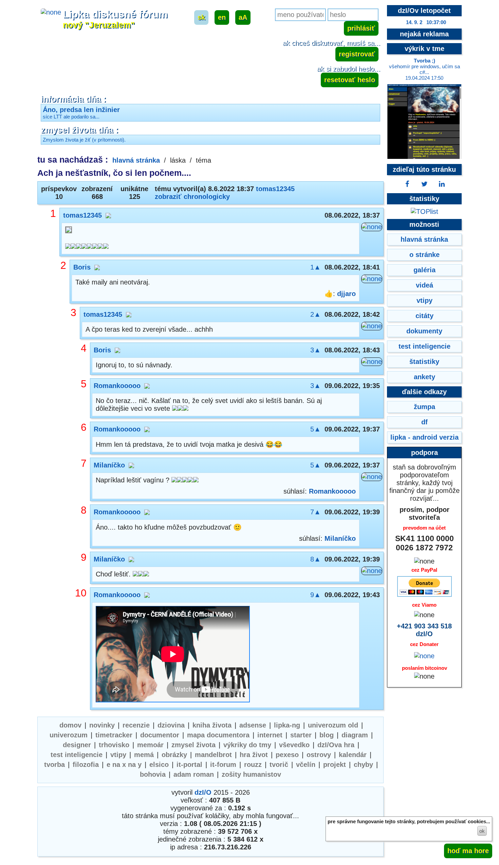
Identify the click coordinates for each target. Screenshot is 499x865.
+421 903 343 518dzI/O (424, 630)
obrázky (174, 754)
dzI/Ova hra (335, 745)
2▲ (315, 314)
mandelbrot (213, 754)
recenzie (136, 725)
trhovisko (114, 745)
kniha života (212, 725)
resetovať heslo (349, 80)
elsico (159, 764)
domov (70, 725)
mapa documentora (218, 735)
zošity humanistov (251, 774)
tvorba (54, 764)
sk (201, 17)
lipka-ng (287, 725)
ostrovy (319, 754)
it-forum (223, 764)
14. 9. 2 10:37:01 (426, 22)
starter (301, 735)
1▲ (315, 267)
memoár (150, 745)
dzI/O (203, 792)
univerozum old (333, 725)
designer (77, 745)
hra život (254, 754)
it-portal (189, 764)
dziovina (171, 725)
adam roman (193, 774)
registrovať (357, 54)
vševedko (294, 745)
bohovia (153, 774)
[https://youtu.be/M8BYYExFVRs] (173, 655)
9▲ (315, 595)
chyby (363, 764)
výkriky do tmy (247, 745)
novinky (102, 725)
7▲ (315, 512)
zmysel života (193, 745)
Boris (82, 267)
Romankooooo (117, 385)
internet (269, 735)
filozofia (86, 764)
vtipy (118, 754)
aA (243, 17)
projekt (334, 764)
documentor (159, 735)
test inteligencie (77, 754)
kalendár (353, 754)
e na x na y (124, 764)
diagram (354, 735)
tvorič (279, 764)
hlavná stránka (136, 160)
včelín (305, 764)
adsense (252, 725)
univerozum (69, 735)
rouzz (253, 764)
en (222, 17)
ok (482, 831)
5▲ (315, 429)
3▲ (315, 350)
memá (144, 754)
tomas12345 (275, 188)
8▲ (315, 559)
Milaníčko (109, 465)
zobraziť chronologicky (192, 196)
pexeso (287, 754)
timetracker (113, 735)
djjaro (346, 293)
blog (326, 735)
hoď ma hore (468, 850)
